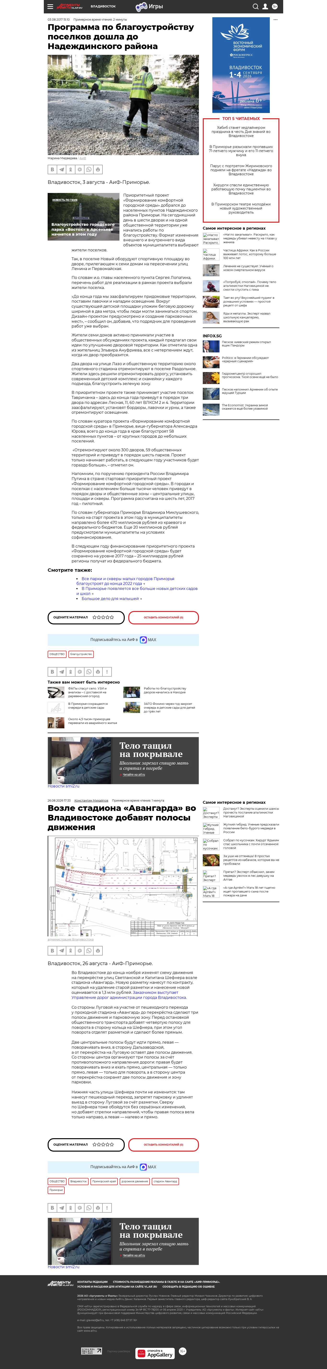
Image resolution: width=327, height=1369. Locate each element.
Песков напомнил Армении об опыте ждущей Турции (250, 391)
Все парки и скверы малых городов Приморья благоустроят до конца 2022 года (125, 581)
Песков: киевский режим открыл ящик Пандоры (246, 343)
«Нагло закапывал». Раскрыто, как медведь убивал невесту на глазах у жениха (250, 238)
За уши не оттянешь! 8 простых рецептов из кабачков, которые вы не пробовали (251, 860)
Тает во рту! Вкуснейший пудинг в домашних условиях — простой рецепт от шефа (248, 301)
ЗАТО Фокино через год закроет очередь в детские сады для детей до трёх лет (169, 707)
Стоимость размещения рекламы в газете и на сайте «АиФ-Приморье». (166, 1282)
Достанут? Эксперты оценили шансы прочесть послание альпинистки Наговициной (251, 812)
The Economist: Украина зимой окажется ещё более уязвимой (245, 407)
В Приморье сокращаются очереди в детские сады (88, 705)
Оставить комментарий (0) (163, 617)
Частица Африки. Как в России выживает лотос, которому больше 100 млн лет (249, 254)
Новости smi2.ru (63, 786)
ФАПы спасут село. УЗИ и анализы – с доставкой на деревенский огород (87, 692)
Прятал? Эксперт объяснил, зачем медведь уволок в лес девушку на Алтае (248, 875)
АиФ (82, 158)
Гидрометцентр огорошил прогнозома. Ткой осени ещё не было (250, 375)
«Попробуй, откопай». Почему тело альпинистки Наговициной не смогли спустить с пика (249, 285)
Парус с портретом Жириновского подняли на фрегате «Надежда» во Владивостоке (241, 170)
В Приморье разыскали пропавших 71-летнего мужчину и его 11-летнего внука (241, 151)
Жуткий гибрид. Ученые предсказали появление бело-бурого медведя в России (251, 828)
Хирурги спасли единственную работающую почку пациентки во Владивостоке (241, 189)
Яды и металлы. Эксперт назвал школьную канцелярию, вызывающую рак (247, 317)
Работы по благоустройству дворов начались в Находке (165, 690)
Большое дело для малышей (110, 598)
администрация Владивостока (71, 939)
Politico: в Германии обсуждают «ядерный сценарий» (245, 359)
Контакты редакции (92, 1282)
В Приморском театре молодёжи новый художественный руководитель (241, 208)
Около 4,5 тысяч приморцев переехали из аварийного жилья (92, 721)
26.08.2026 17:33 (59, 800)
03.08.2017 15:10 (59, 19)
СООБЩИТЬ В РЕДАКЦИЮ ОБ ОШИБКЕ (189, 1286)
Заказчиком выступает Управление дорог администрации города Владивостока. (129, 995)
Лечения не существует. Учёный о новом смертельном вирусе (248, 268)
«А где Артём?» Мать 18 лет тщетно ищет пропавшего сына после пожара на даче (249, 891)
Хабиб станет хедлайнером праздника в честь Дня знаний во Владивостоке (241, 132)
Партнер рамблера (118, 1351)
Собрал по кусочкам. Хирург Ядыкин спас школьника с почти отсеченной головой (251, 844)
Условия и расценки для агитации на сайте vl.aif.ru (117, 1286)
